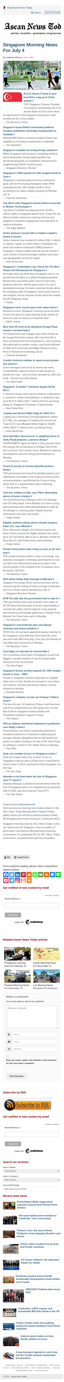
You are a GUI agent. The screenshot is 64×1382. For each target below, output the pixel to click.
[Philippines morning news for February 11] (17, 954)
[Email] (40, 874)
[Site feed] (59, 12)
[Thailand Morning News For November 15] (17, 976)
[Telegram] (11, 880)
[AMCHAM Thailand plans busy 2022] (13, 1295)
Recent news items (15, 1195)
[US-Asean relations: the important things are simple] (11, 1264)
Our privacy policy (14, 1365)
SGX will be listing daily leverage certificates (27, 579)
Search (37, 12)
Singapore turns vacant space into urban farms (29, 307)
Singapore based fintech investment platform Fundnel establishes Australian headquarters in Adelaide (29, 131)
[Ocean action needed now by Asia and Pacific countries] (11, 1248)
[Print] (46, 874)
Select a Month (9, 1167)
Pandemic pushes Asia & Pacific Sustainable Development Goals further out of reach (38, 1279)
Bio (8, 857)
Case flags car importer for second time (25, 651)
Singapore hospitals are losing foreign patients (29, 150)
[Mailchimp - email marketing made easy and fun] (29, 922)
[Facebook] (5, 874)
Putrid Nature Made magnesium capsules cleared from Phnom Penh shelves (37, 1205)
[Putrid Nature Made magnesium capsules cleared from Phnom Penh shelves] (9, 1205)
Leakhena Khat (12, 57)
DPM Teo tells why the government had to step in (30, 598)
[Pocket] (5, 880)
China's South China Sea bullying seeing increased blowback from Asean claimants (38, 1326)
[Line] (58, 874)
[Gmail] (23, 880)
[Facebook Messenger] (52, 874)
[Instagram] (17, 880)
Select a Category (10, 1176)
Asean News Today (18, 1377)
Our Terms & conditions (36, 1365)
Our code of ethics (20, 1368)
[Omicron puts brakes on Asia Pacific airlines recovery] (11, 1340)
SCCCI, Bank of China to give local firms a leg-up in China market (40, 97)
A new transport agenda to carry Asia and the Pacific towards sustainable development (36, 1355)
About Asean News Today (19, 7)
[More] (29, 880)
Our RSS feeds (41, 1370)
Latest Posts (22, 857)
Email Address (13, 898)
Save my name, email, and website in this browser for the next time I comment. (31, 1061)
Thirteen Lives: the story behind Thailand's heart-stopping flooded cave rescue (38, 1233)
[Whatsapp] (35, 874)
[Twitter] (46, 12)
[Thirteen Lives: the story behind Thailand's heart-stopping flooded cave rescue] (9, 1233)
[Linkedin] (17, 874)
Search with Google (11, 1185)
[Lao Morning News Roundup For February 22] (46, 976)
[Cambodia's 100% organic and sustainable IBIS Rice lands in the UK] (9, 1312)
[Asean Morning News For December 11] (46, 954)
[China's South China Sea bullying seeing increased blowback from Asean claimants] (8, 1326)
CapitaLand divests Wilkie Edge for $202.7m (28, 413)
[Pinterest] (51, 12)
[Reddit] (29, 874)
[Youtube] (55, 12)
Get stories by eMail (41, 1368)
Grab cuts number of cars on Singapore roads (29, 753)
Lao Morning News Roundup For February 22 (45, 988)
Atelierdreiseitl (25, 804)
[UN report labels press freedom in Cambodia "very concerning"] (10, 1219)
